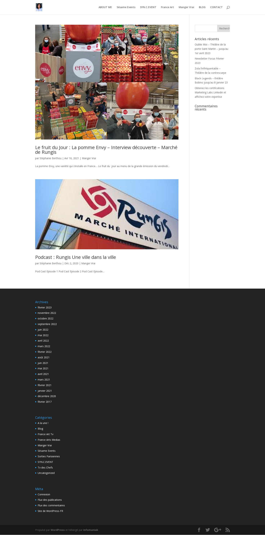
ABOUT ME (105, 7)
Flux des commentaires (51, 505)
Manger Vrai (186, 7)
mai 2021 (43, 368)
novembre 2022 (47, 313)
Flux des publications (50, 499)
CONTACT (216, 7)
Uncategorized (46, 473)
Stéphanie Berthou (50, 158)
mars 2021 (44, 379)
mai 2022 (43, 335)
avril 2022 (43, 340)
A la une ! (43, 423)
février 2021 (45, 385)
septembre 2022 (47, 324)
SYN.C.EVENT (148, 7)
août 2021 (44, 357)
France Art (167, 7)
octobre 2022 (45, 318)
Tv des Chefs (45, 467)
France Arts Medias (49, 439)
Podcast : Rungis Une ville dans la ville (75, 257)
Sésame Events (126, 7)
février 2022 (45, 351)
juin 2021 (43, 363)
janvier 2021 (45, 390)
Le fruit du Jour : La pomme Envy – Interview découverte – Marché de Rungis (106, 149)
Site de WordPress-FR (50, 511)
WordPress (58, 530)
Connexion (44, 494)
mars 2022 (44, 346)
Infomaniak (90, 530)
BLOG (202, 7)
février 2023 (45, 307)
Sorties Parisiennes (49, 456)
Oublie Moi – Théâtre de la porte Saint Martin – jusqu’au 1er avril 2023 (211, 49)
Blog (40, 428)
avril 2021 (43, 374)
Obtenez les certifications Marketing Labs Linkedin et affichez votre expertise (210, 92)
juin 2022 (43, 329)
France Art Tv (45, 434)
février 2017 (45, 401)
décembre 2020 (47, 396)
